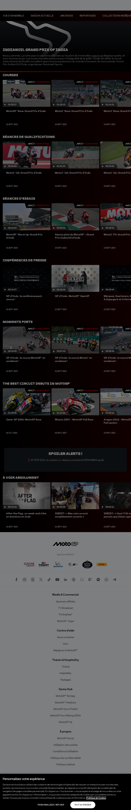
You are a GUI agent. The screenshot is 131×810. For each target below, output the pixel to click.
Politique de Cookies (96, 798)
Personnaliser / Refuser (51, 805)
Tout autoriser (83, 805)
